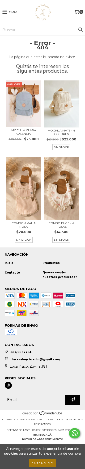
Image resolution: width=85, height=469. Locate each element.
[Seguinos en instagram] (8, 385)
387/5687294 (20, 352)
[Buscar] (80, 30)
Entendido (43, 463)
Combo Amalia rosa (24, 224)
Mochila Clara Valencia (23, 131)
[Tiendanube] (42, 414)
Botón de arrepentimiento (42, 439)
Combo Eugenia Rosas (61, 224)
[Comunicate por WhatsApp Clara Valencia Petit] (74, 433)
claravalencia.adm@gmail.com (35, 359)
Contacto (12, 272)
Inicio (9, 263)
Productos (51, 263)
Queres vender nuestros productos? (59, 274)
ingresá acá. (42, 434)
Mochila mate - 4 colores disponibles (61, 132)
